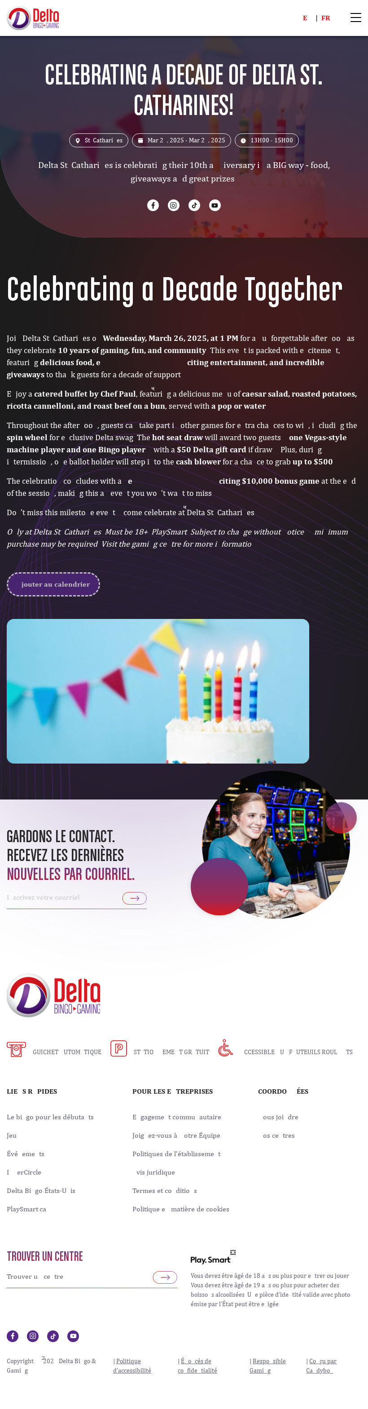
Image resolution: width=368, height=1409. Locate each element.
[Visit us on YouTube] (215, 205)
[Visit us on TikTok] (194, 205)
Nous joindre (278, 1117)
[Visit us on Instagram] (174, 205)
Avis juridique (153, 1172)
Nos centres (276, 1135)
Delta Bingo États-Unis (41, 1190)
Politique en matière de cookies (180, 1209)
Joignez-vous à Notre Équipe (176, 1135)
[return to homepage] (33, 17)
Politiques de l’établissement (176, 1153)
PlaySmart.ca (26, 1209)
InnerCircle (24, 1172)
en (307, 17)
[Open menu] (355, 18)
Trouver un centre (45, 1257)
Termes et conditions (164, 1190)
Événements (25, 1153)
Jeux (13, 1135)
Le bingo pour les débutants (50, 1117)
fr (325, 17)
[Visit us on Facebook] (153, 205)
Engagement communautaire (176, 1117)
